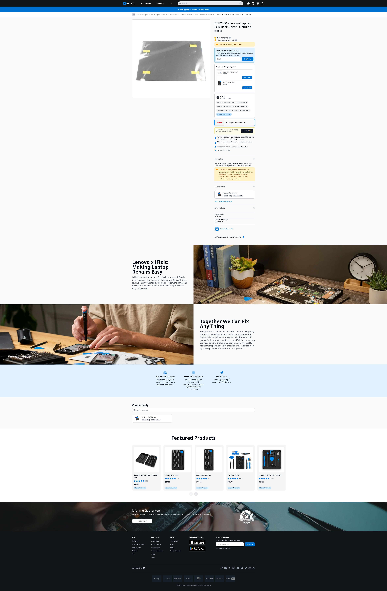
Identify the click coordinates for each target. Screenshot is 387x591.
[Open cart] (258, 3)
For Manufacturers (157, 551)
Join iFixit (247, 131)
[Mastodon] (242, 568)
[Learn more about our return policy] (229, 150)
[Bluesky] (246, 568)
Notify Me (247, 59)
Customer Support (138, 544)
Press (153, 554)
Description (218, 159)
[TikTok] (221, 568)
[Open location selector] (253, 3)
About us (135, 541)
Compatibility (219, 187)
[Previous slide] (191, 494)
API (133, 554)
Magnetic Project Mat (230, 72)
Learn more (142, 521)
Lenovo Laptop (155, 15)
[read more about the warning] (243, 237)
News (153, 557)
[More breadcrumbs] (133, 14)
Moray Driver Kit (228, 82)
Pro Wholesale (156, 544)
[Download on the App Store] (197, 542)
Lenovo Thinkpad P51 (207, 15)
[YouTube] (238, 568)
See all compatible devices (223, 201)
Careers (134, 551)
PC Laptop (145, 15)
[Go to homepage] (129, 3)
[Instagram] (234, 568)
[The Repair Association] (253, 568)
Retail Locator (155, 548)
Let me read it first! (224, 548)
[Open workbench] (248, 3)
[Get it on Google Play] (197, 548)
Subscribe (249, 544)
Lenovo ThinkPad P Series (189, 15)
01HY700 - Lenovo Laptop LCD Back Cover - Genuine (234, 15)
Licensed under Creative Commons (199, 585)
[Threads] (249, 568)
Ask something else (223, 114)
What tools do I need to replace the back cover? (233, 110)
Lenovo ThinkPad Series (171, 15)
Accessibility (174, 541)
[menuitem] (146, 3)
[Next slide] (196, 494)
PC (138, 15)
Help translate (137, 568)
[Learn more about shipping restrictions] (230, 38)
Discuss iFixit (136, 548)
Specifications (219, 208)
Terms (172, 548)
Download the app (196, 537)
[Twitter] (229, 568)
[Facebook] (225, 568)
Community (155, 541)
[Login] (262, 3)
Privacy (172, 544)
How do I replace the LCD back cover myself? (232, 106)
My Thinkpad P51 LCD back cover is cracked (232, 102)
